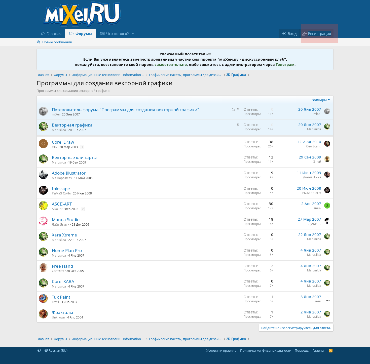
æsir (318, 301)
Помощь (302, 350)
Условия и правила (221, 350)
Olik (54, 147)
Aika (55, 209)
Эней (317, 161)
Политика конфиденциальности (265, 350)
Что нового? (117, 33)
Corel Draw (63, 142)
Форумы (84, 33)
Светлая (58, 271)
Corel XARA (63, 281)
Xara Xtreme (64, 235)
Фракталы (62, 312)
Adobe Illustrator (69, 173)
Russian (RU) (57, 350)
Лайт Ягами (60, 224)
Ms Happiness (62, 178)
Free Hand (62, 266)
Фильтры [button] (319, 99)
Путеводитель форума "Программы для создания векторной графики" (125, 109)
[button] (132, 33)
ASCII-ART (62, 204)
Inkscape (61, 188)
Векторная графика (72, 125)
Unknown (58, 317)
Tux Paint (61, 297)
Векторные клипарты (74, 157)
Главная (54, 33)
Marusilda (59, 130)
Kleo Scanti (313, 146)
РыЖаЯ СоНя (61, 193)
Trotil (55, 302)
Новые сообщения (57, 42)
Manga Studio (66, 219)
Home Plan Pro (67, 250)
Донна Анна (312, 177)
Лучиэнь (314, 224)
